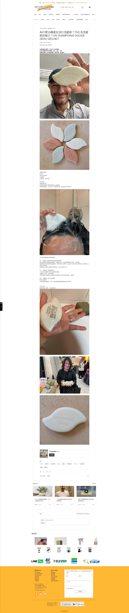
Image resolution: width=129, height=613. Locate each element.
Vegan (75, 464)
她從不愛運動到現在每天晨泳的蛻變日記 (86, 500)
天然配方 (46, 464)
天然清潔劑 (53, 464)
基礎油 (58, 19)
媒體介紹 (37, 579)
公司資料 (37, 577)
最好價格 (53, 576)
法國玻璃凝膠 (79, 19)
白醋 (53, 19)
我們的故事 (37, 573)
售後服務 (53, 579)
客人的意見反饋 (38, 575)
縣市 (80, 577)
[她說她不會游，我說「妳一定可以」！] (86, 491)
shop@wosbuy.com (40, 591)
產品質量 (53, 575)
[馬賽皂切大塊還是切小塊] (42, 491)
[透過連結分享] (47, 471)
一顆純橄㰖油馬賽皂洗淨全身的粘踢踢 (64, 500)
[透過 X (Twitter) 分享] (43, 471)
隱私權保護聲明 (54, 582)
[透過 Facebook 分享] (40, 471)
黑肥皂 (42, 19)
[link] (83, 7)
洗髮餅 (63, 464)
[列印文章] (50, 471)
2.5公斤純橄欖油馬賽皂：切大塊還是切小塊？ (42, 500)
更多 (87, 19)
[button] (51, 13)
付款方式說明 (54, 577)
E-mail (68, 582)
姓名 (67, 577)
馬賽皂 (64, 19)
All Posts (35, 19)
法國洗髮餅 (69, 464)
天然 (41, 464)
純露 (48, 19)
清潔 (59, 464)
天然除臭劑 (71, 19)
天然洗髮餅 (82, 464)
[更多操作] (88, 28)
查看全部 (94, 483)
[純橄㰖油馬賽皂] (64, 491)
